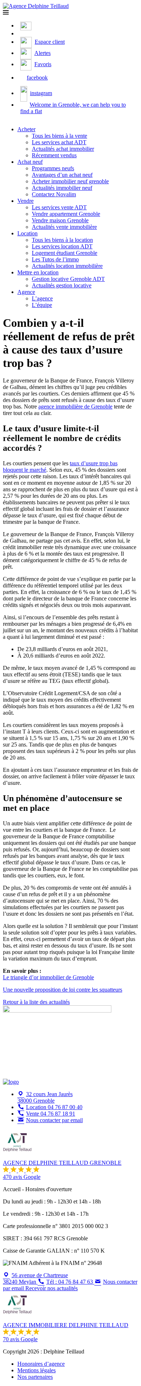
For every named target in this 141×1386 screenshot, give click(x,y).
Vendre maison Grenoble (60, 220)
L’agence (42, 298)
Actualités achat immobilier (63, 149)
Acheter (26, 129)
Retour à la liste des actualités (36, 1002)
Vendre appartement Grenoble (66, 214)
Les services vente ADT (59, 207)
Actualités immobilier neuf (62, 188)
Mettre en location (38, 272)
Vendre (25, 201)
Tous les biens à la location (62, 240)
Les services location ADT (62, 246)
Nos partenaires (35, 1377)
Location (27, 233)
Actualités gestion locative (61, 285)
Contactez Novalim (54, 194)
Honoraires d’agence (41, 1364)
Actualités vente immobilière (64, 227)
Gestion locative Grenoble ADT (68, 279)
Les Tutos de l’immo (55, 259)
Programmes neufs (53, 168)
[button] (6, 12)
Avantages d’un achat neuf (62, 175)
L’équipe (42, 305)
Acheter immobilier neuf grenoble (70, 181)
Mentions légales (36, 1370)
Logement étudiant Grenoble (64, 253)
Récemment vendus (54, 155)
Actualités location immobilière (67, 266)
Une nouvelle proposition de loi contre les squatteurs (62, 990)
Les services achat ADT (59, 142)
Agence (26, 292)
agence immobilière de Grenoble (75, 406)
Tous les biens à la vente (59, 136)
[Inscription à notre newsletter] (22, 33)
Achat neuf (30, 162)
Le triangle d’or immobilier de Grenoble (48, 977)
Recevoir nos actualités (51, 1288)
